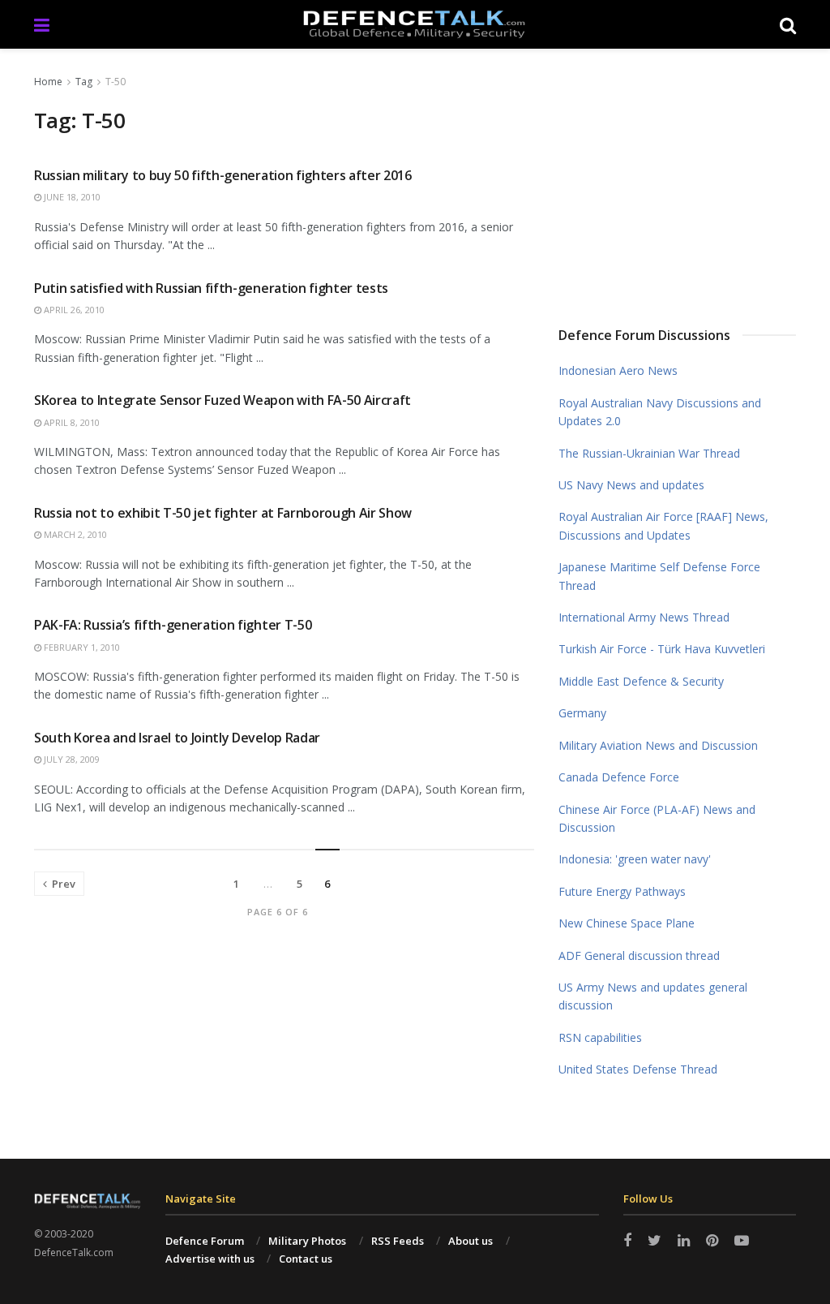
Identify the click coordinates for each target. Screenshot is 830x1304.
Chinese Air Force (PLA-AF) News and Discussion (656, 818)
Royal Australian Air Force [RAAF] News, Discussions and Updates (663, 525)
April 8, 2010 (70, 422)
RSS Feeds (397, 1240)
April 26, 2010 (73, 309)
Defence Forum (204, 1240)
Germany (582, 713)
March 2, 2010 (74, 534)
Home (48, 81)
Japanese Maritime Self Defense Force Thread (659, 575)
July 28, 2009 (70, 759)
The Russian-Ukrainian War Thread (649, 453)
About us (470, 1240)
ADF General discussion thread (639, 955)
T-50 (115, 81)
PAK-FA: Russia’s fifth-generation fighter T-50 (172, 625)
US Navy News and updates (631, 485)
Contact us (305, 1258)
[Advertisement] (694, 181)
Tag (83, 81)
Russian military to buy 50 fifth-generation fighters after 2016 (223, 175)
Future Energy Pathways (622, 891)
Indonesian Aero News (618, 370)
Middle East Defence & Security (641, 681)
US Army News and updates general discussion (652, 996)
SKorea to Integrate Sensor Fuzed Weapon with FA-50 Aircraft (222, 400)
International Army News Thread (643, 617)
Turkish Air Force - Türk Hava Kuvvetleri (661, 648)
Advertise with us (210, 1258)
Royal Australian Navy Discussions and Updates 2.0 (659, 411)
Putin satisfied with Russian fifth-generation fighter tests (211, 288)
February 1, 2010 (80, 647)
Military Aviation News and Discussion (658, 745)
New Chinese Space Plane (626, 923)
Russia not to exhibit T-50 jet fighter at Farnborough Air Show (223, 513)
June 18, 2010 (71, 197)
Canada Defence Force (618, 777)
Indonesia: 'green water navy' (634, 859)
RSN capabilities (600, 1037)
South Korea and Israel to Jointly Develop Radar (177, 738)
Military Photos (307, 1240)
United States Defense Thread (637, 1069)
